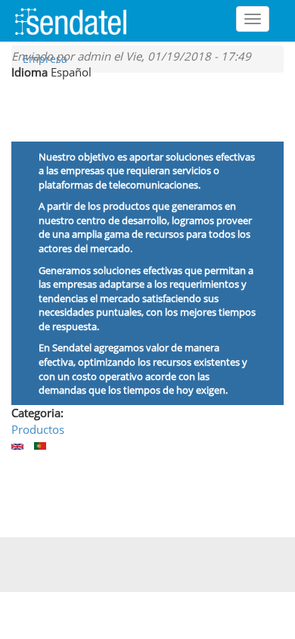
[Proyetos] (40, 446)
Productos (37, 429)
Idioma (29, 71)
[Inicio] (76, 20)
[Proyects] (17, 447)
